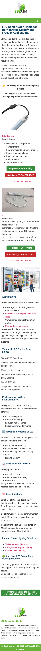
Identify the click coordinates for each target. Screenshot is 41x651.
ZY (3, 215)
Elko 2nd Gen (8, 135)
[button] (16, 20)
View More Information (20, 181)
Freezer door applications (16, 326)
